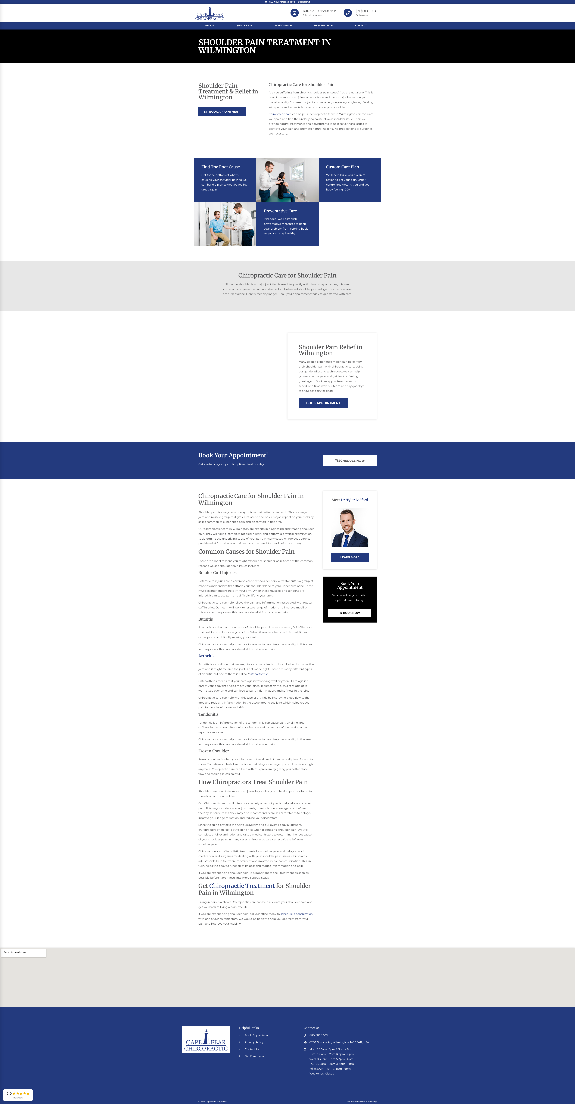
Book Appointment (319, 11)
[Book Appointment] (294, 12)
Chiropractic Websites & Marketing (361, 1101)
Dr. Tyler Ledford (354, 500)
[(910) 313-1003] (347, 12)
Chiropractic (280, 84)
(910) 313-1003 (366, 11)
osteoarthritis (258, 674)
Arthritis (206, 656)
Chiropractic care (280, 114)
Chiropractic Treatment (242, 885)
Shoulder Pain (231, 42)
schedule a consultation (296, 914)
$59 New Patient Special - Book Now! (289, 1)
